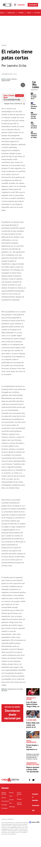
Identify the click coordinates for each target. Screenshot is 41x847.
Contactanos (35, 805)
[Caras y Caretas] (10, 781)
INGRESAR (21, 5)
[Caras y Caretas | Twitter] (33, 780)
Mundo (21, 12)
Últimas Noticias (3, 793)
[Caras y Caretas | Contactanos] (37, 779)
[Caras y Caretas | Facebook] (29, 780)
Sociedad (4, 805)
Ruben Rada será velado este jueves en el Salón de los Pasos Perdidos (32, 727)
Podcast (19, 799)
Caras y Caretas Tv (19, 794)
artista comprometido (31, 741)
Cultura (37, 12)
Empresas (12, 807)
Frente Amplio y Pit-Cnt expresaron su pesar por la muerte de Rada (32, 749)
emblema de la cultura (31, 698)
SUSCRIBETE (33, 5)
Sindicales (11, 12)
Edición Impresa (19, 803)
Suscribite (19, 96)
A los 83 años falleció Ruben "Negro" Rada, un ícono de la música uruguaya (32, 706)
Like (10, 803)
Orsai (29, 12)
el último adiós (31, 720)
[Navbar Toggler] (5, 5)
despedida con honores (12, 707)
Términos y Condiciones (7, 819)
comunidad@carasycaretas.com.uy (15, 827)
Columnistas (5, 801)
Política (3, 798)
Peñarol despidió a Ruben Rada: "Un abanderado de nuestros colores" (32, 771)
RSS (33, 810)
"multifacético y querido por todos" (32, 764)
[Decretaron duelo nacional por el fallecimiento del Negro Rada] (12, 696)
